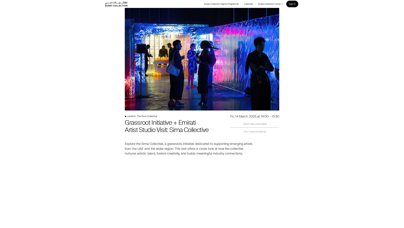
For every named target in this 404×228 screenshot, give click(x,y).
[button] (202, 59)
